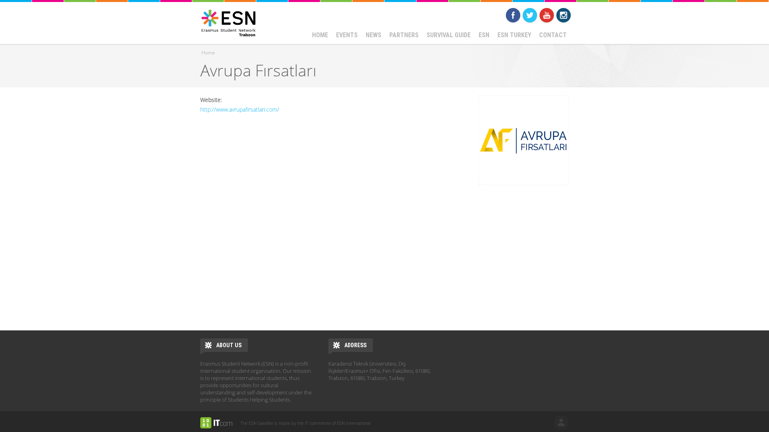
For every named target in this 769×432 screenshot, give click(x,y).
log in (561, 422)
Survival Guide (449, 35)
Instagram (563, 15)
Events (347, 35)
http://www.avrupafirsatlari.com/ (239, 109)
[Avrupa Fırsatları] (524, 140)
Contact (553, 35)
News (373, 35)
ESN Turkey (514, 35)
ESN (484, 35)
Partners (404, 35)
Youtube (547, 15)
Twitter (530, 15)
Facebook (513, 15)
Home (320, 35)
